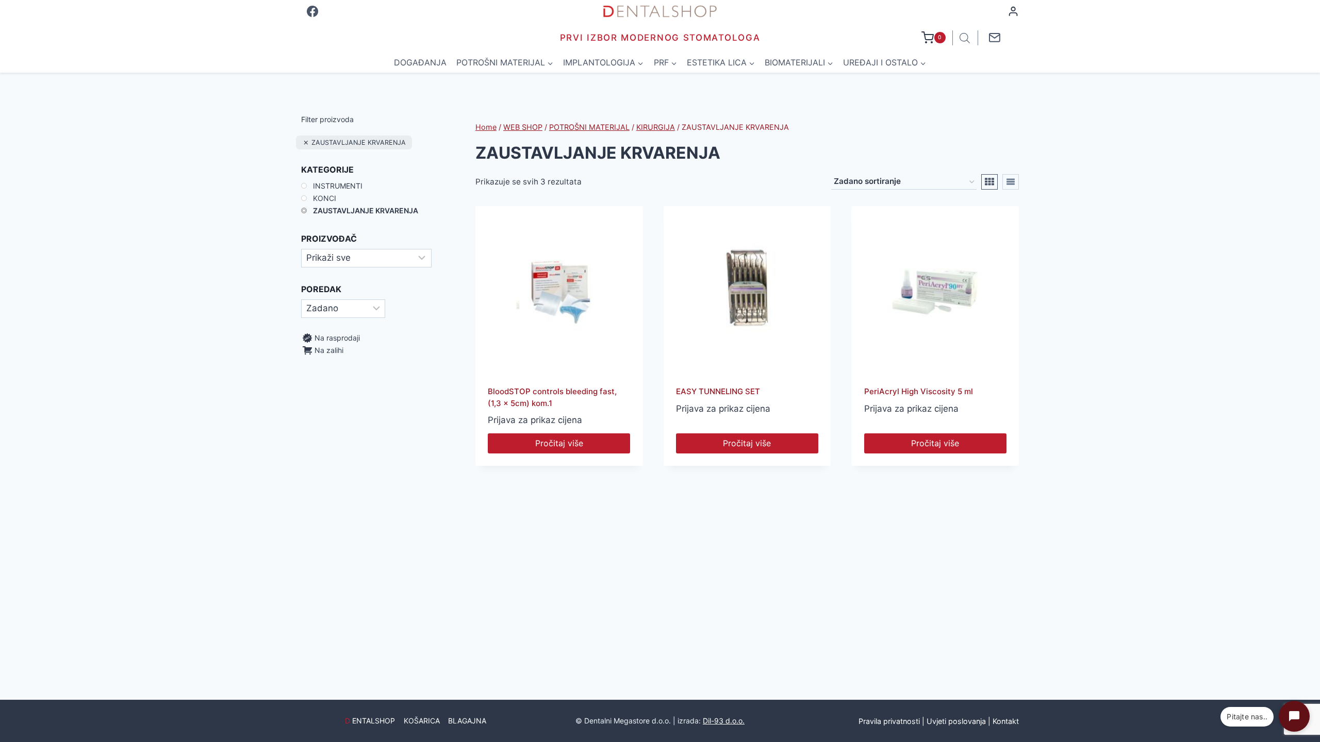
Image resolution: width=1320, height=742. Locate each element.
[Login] (1013, 11)
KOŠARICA (422, 720)
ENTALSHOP (370, 720)
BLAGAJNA (467, 720)
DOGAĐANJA (420, 62)
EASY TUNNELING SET (718, 391)
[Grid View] (989, 182)
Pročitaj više (559, 443)
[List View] (1010, 182)
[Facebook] (312, 11)
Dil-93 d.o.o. (724, 720)
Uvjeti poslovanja (956, 721)
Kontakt (1006, 721)
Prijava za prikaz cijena (535, 420)
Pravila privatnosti (889, 721)
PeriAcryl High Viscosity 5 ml (918, 391)
